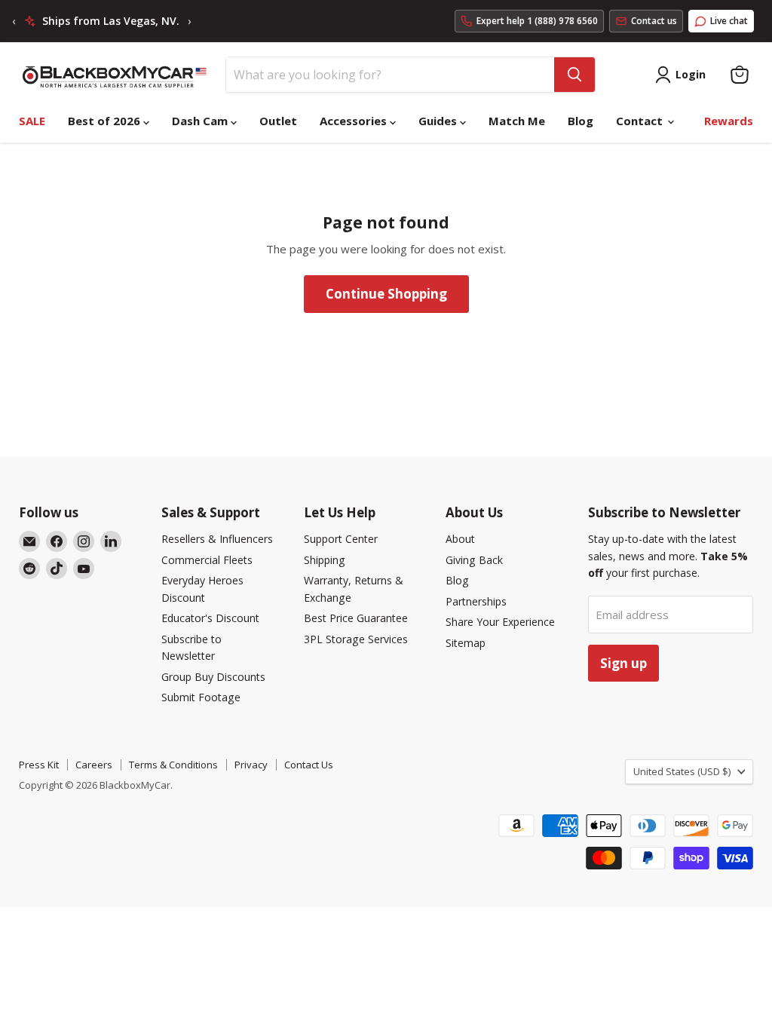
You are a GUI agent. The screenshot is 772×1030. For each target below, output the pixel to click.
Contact (641, 120)
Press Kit (39, 764)
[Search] (574, 74)
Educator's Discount (210, 618)
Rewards (728, 120)
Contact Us (308, 764)
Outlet (278, 120)
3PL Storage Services (356, 639)
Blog (580, 120)
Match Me (517, 120)
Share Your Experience (500, 622)
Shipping (324, 560)
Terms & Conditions (173, 764)
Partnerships (476, 601)
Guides (439, 120)
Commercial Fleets (207, 560)
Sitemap (466, 643)
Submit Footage (200, 697)
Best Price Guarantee (356, 618)
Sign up (623, 663)
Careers (93, 764)
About (460, 539)
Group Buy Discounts (213, 677)
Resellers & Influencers (217, 539)
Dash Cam (201, 120)
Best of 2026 (105, 120)
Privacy (251, 764)
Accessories (355, 120)
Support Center (341, 539)
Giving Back (474, 560)
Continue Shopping (386, 293)
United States (682, 771)
